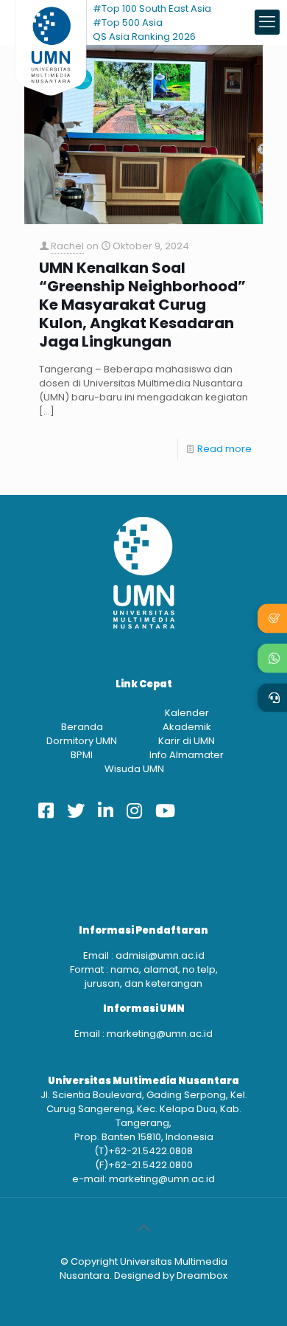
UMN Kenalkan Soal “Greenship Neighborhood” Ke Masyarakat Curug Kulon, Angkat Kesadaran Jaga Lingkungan (142, 305)
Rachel (67, 246)
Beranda (82, 727)
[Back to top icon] (143, 1227)
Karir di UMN (186, 741)
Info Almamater (186, 755)
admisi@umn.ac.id (160, 955)
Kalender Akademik (187, 720)
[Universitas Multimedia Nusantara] (51, 22)
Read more (224, 449)
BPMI (82, 755)
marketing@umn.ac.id (160, 1034)
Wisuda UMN (134, 769)
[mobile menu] (267, 22)
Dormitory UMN (81, 741)
